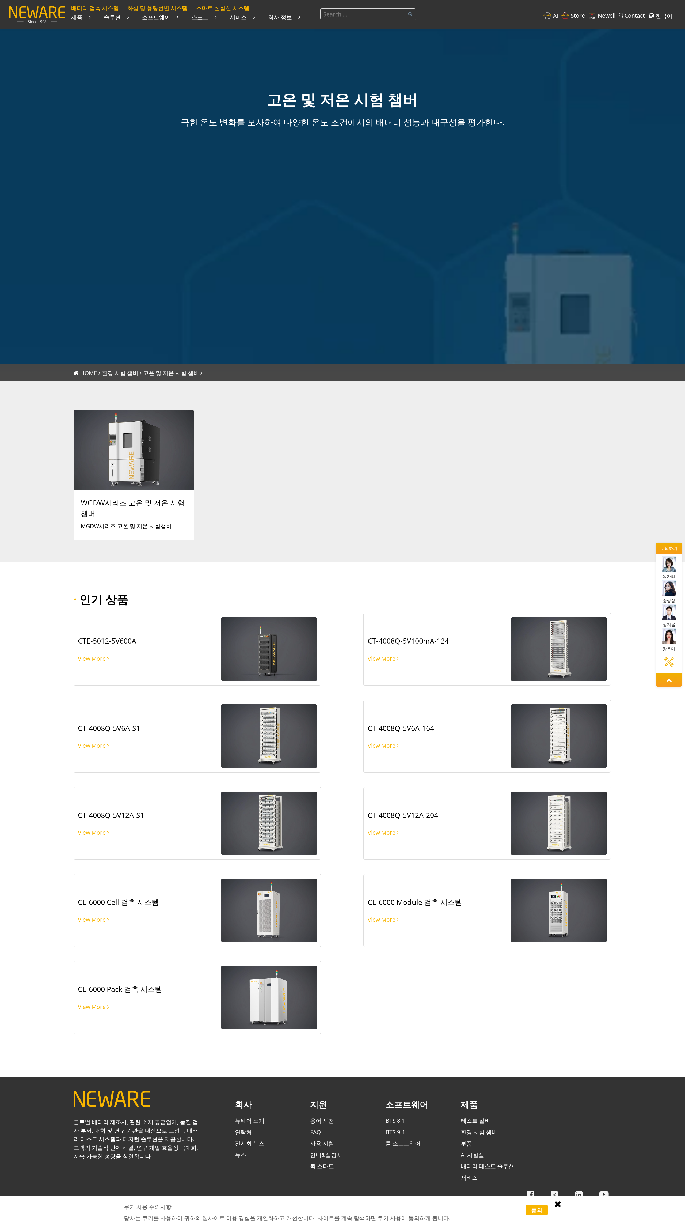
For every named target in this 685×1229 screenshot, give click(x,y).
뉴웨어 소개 (249, 1120)
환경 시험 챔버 (120, 373)
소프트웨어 (156, 17)
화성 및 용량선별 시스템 (157, 8)
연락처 (243, 1132)
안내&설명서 (326, 1155)
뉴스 (240, 1155)
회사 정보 (280, 17)
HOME (88, 373)
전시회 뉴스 (249, 1143)
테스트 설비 (475, 1120)
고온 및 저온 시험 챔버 (171, 373)
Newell (606, 16)
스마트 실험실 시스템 (222, 8)
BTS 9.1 (395, 1132)
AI (555, 16)
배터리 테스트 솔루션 (487, 1166)
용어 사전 (322, 1120)
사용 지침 (322, 1143)
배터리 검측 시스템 (95, 8)
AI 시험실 (472, 1155)
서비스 (238, 17)
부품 (466, 1143)
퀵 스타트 (322, 1166)
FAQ (315, 1132)
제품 (76, 17)
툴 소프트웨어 (403, 1143)
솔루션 (112, 17)
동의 (536, 1210)
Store (578, 16)
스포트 (200, 17)
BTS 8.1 (395, 1120)
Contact (635, 16)
